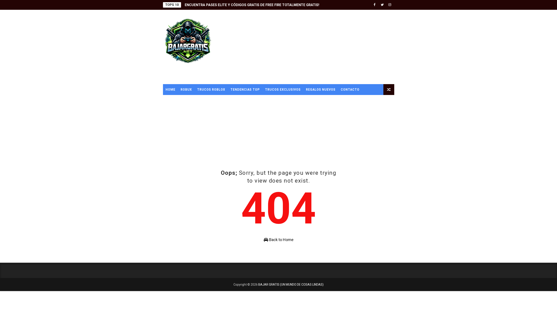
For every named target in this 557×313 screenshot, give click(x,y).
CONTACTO (350, 89)
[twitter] (382, 5)
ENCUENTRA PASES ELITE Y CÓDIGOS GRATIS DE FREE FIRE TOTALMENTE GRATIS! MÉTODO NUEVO (266, 5)
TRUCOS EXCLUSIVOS (283, 89)
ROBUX (186, 89)
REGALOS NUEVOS (321, 89)
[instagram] (390, 5)
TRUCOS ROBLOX (211, 89)
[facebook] (374, 5)
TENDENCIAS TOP (245, 89)
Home (170, 89)
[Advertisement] (314, 47)
